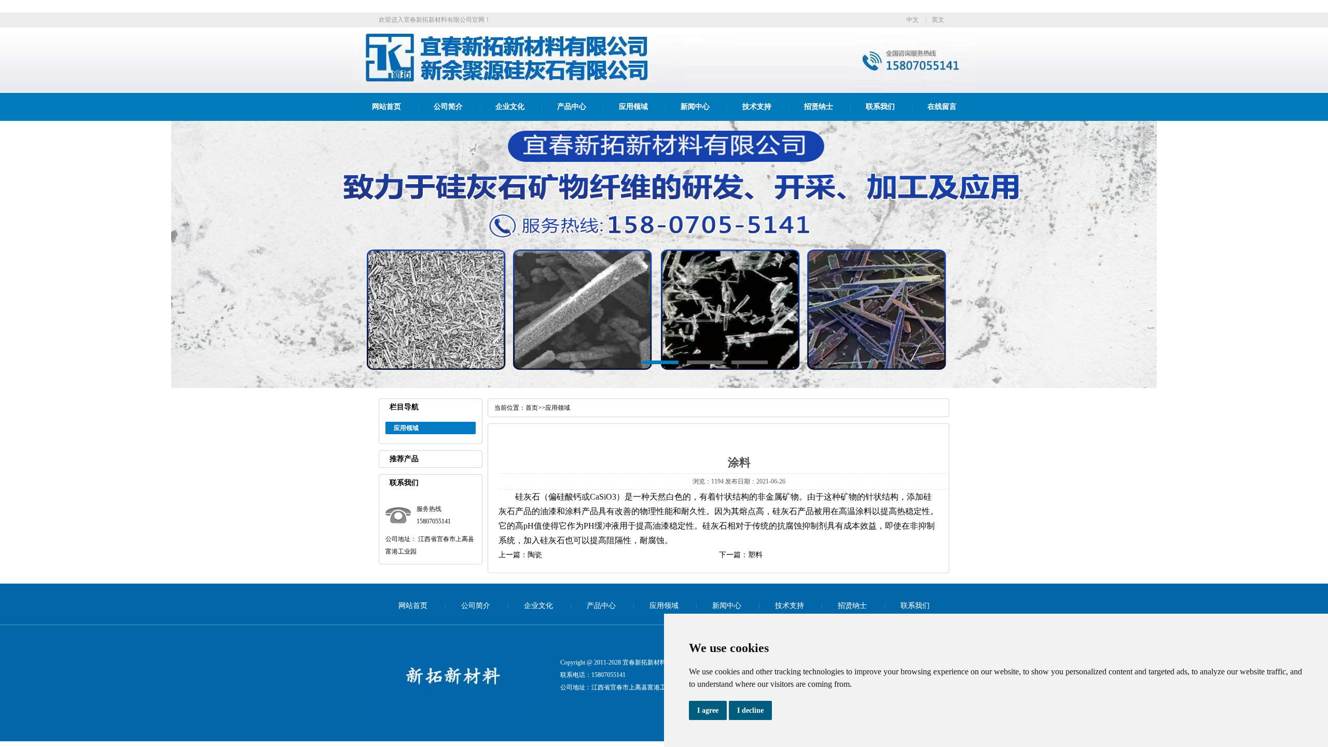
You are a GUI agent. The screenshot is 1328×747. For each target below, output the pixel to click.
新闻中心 (695, 106)
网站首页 (386, 106)
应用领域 (633, 106)
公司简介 (448, 106)
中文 (912, 19)
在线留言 (942, 106)
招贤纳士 (818, 106)
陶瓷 (535, 555)
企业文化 (509, 106)
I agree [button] (707, 710)
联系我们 (880, 106)
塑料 (755, 555)
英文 (938, 19)
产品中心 (571, 106)
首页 (531, 407)
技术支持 (756, 106)
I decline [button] (750, 710)
